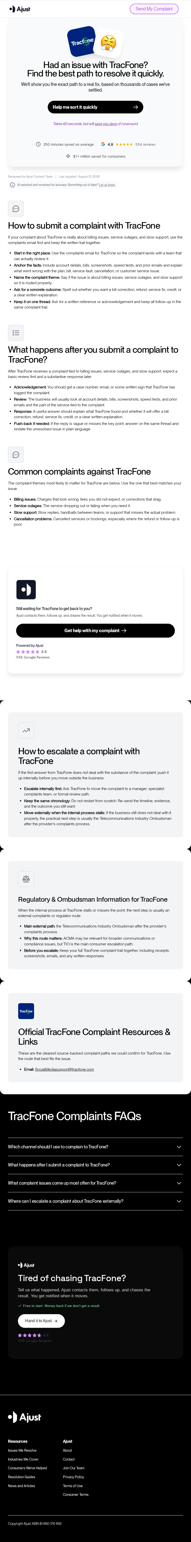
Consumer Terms (76, 1495)
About (67, 1450)
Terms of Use (73, 1486)
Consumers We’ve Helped (27, 1468)
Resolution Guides (21, 1477)
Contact (69, 1459)
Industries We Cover (23, 1459)
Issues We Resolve (22, 1450)
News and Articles (21, 1486)
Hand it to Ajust (38, 1321)
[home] (19, 9)
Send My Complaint (154, 8)
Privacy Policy (73, 1477)
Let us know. (107, 185)
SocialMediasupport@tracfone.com (64, 1069)
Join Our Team (73, 1468)
